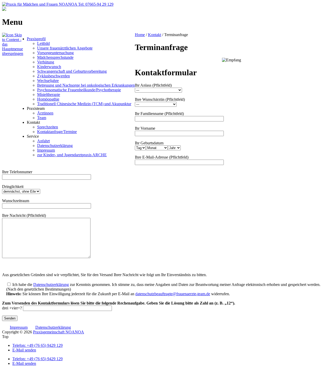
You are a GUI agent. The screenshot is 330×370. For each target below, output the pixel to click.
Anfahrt (43, 141)
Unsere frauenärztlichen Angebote (65, 48)
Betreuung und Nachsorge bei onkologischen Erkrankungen (86, 85)
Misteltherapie (48, 94)
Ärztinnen (45, 113)
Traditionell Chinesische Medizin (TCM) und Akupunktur (84, 104)
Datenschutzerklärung (55, 145)
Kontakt (154, 34)
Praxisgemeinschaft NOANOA (58, 332)
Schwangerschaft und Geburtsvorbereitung (72, 71)
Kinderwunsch (49, 66)
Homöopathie (48, 99)
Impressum (46, 150)
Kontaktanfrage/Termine (57, 131)
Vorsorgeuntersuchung (55, 53)
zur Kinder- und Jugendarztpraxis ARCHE (72, 155)
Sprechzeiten (47, 127)
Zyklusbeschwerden (53, 76)
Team (41, 118)
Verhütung (45, 62)
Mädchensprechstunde (55, 57)
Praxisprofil (36, 39)
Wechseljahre (48, 80)
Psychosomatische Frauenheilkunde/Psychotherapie (79, 90)
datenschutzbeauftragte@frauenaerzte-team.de (172, 294)
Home (140, 34)
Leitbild (43, 43)
